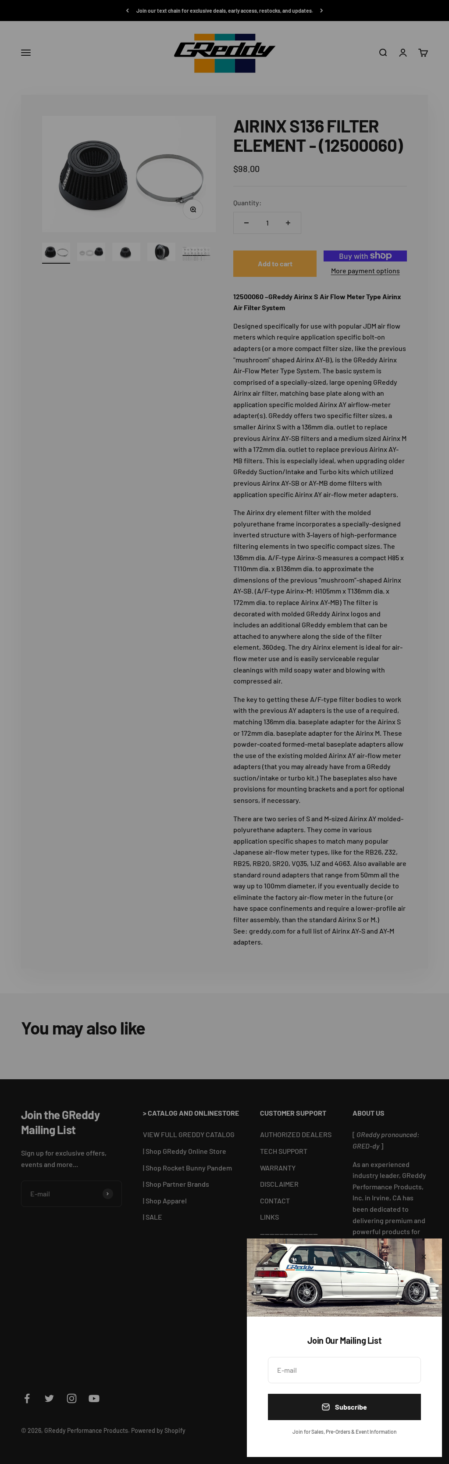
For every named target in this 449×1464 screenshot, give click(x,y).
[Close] (424, 1257)
